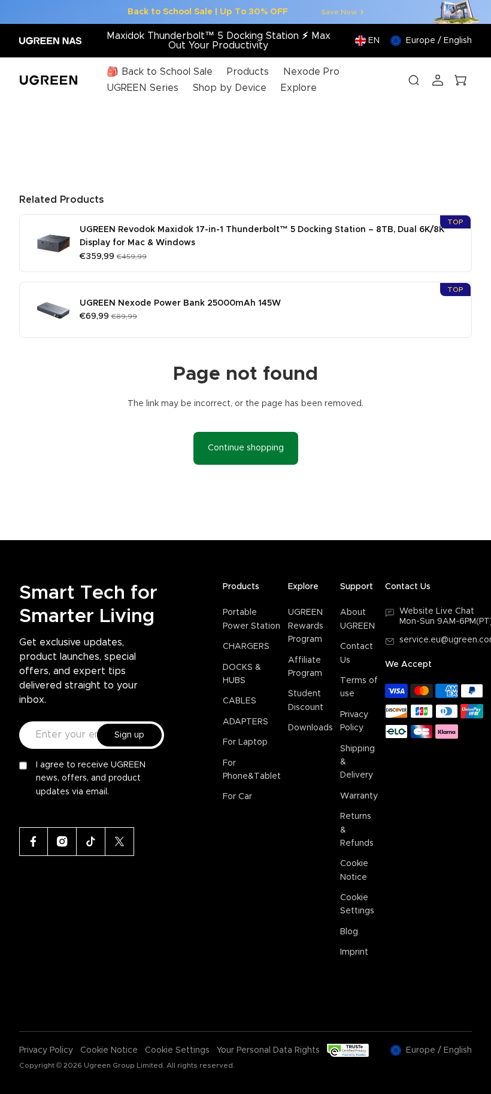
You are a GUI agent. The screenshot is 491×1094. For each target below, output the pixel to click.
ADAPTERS (245, 722)
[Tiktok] (91, 841)
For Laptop (245, 742)
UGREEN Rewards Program (305, 626)
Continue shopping (246, 448)
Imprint (354, 952)
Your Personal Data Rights (268, 1050)
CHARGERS (246, 646)
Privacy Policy (46, 1050)
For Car (237, 797)
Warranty (359, 796)
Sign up (129, 735)
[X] (119, 841)
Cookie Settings (177, 1050)
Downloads (310, 728)
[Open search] (413, 80)
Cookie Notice (109, 1050)
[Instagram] (62, 841)
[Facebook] (33, 841)
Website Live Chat (436, 611)
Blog (349, 932)
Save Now (339, 12)
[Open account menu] (437, 80)
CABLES (239, 701)
